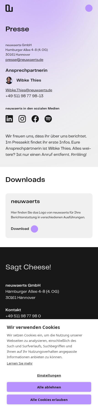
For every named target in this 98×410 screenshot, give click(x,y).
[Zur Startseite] (9, 8)
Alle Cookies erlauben (49, 399)
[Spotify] (48, 118)
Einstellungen (49, 375)
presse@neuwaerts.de (24, 60)
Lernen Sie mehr (20, 363)
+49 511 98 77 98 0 (23, 316)
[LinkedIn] (9, 118)
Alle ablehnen (49, 387)
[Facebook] (35, 118)
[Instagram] (22, 118)
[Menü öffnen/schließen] (89, 8)
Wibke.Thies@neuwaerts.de (28, 90)
